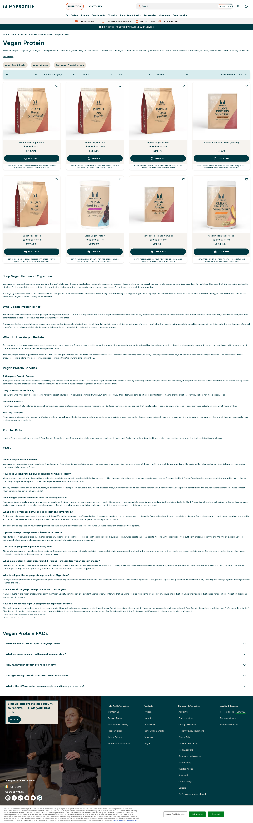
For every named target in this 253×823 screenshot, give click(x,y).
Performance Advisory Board (192, 794)
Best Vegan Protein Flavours (70, 65)
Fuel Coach (226, 6)
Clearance (164, 15)
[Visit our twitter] (33, 798)
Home (6, 34)
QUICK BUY (33, 158)
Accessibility (184, 775)
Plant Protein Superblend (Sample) (221, 142)
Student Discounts (229, 724)
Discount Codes (228, 718)
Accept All (216, 814)
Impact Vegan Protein (158, 142)
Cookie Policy (185, 781)
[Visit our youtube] (27, 798)
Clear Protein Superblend (221, 236)
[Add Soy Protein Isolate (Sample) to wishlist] (183, 179)
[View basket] (246, 6)
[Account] (238, 6)
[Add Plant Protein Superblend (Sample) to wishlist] (246, 85)
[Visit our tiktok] (20, 798)
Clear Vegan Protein (95, 236)
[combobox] (184, 6)
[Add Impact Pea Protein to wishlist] (56, 179)
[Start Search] (139, 6)
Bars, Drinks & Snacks (154, 731)
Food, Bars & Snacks (130, 15)
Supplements (98, 15)
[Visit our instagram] (8, 798)
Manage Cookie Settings (175, 814)
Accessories (150, 15)
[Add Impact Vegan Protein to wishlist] (183, 85)
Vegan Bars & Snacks (15, 65)
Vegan (147, 743)
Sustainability (185, 762)
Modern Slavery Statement (191, 731)
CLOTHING (95, 6)
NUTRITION (74, 6)
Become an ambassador (190, 756)
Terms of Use (132, 821)
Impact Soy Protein (95, 142)
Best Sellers (72, 15)
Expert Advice (180, 15)
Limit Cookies (197, 814)
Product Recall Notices (119, 743)
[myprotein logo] (18, 6)
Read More (8, 57)
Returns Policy (115, 718)
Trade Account (186, 750)
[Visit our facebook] (14, 798)
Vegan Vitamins (40, 65)
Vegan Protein (62, 34)
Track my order (115, 731)
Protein (85, 15)
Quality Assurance (187, 724)
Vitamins (112, 15)
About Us (183, 712)
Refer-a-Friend (232, 712)
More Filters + (228, 74)
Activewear (150, 724)
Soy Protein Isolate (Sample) (158, 236)
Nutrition (15, 34)
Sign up (14, 719)
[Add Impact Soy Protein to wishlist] (120, 85)
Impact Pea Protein (32, 236)
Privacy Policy (185, 737)
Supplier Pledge (186, 769)
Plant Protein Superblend (32, 142)
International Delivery (118, 724)
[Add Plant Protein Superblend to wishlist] (56, 85)
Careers (182, 788)
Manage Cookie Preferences (20, 780)
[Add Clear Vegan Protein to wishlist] (120, 179)
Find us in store (186, 718)
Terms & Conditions (188, 743)
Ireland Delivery (115, 737)
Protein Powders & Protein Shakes (37, 34)
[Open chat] (39, 798)
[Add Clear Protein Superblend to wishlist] (246, 179)
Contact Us (113, 712)
